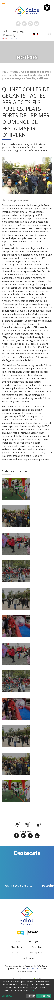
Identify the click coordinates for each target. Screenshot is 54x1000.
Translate (12, 38)
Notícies (14, 71)
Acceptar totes (43, 996)
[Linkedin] (30, 835)
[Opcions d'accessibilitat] (47, 7)
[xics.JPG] (16, 626)
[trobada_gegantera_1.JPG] (16, 516)
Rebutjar (31, 996)
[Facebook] (16, 835)
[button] (4, 3)
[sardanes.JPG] (16, 599)
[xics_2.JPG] (16, 489)
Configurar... (7, 996)
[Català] (34, 34)
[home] (27, 10)
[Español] (37, 34)
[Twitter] (23, 835)
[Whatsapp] (37, 835)
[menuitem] (33, 34)
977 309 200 (32, 968)
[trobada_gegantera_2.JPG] (16, 544)
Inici (4, 71)
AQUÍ (32, 990)
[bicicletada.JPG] (16, 571)
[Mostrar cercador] (49, 34)
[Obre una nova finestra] (18, 23)
